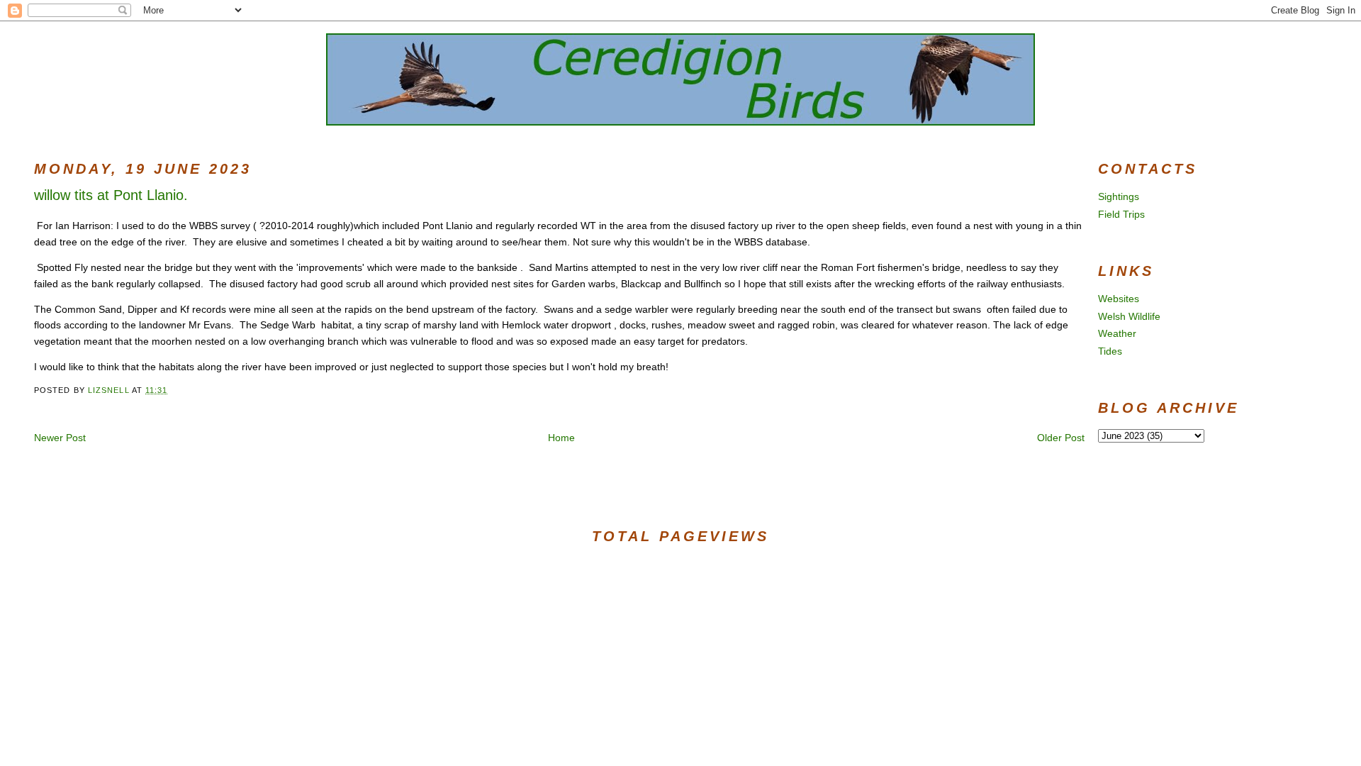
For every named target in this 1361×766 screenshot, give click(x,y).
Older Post (1061, 437)
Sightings (1118, 196)
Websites (1118, 298)
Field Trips (1121, 214)
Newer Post (60, 437)
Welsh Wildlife (1129, 316)
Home (561, 437)
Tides (1110, 351)
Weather (1117, 333)
